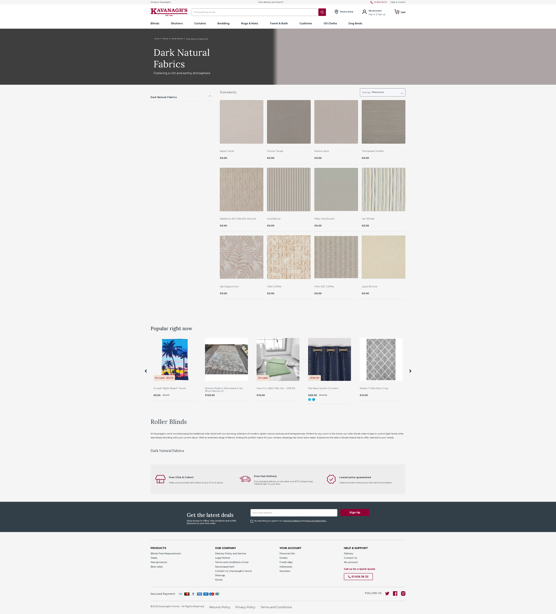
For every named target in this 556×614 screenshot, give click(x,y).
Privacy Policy (245, 607)
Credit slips (286, 562)
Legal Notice (222, 558)
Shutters (177, 23)
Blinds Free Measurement (166, 553)
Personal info (287, 553)
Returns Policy (219, 607)
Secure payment (224, 566)
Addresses (285, 566)
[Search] (322, 12)
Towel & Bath (279, 23)
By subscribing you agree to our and (291, 521)
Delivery (348, 553)
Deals (154, 558)
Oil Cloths (330, 23)
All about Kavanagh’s (161, 2)
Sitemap (220, 575)
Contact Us (350, 558)
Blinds (155, 23)
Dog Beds (355, 23)
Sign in (372, 14)
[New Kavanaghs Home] (169, 12)
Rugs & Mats (249, 23)
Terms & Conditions (291, 521)
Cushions (305, 23)
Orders (283, 558)
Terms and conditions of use (231, 562)
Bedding (223, 23)
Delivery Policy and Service (230, 553)
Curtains (200, 23)
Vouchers (284, 571)
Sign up (381, 14)
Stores (219, 579)
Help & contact (398, 2)
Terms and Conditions (276, 607)
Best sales (157, 566)
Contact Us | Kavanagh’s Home (233, 571)
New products (159, 562)
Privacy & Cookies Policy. (316, 521)
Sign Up (355, 512)
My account (351, 562)
